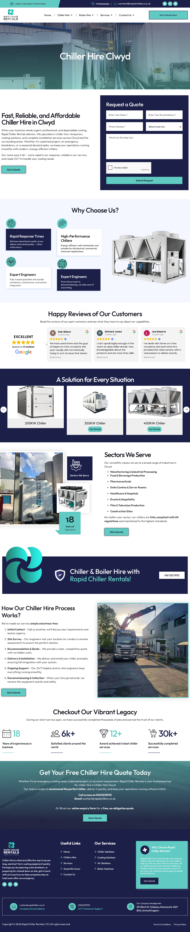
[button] (185, 344)
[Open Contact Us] (133, 15)
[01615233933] (72, 906)
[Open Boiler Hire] (93, 15)
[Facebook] (165, 3)
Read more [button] (55, 357)
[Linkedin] (175, 3)
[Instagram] (170, 3)
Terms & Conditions (162, 924)
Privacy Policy (180, 924)
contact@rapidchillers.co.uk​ (32, 905)
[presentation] (3, 410)
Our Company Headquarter (149, 903)
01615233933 (84, 905)
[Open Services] (111, 15)
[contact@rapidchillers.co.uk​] (13, 906)
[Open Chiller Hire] (71, 15)
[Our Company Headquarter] (130, 906)
